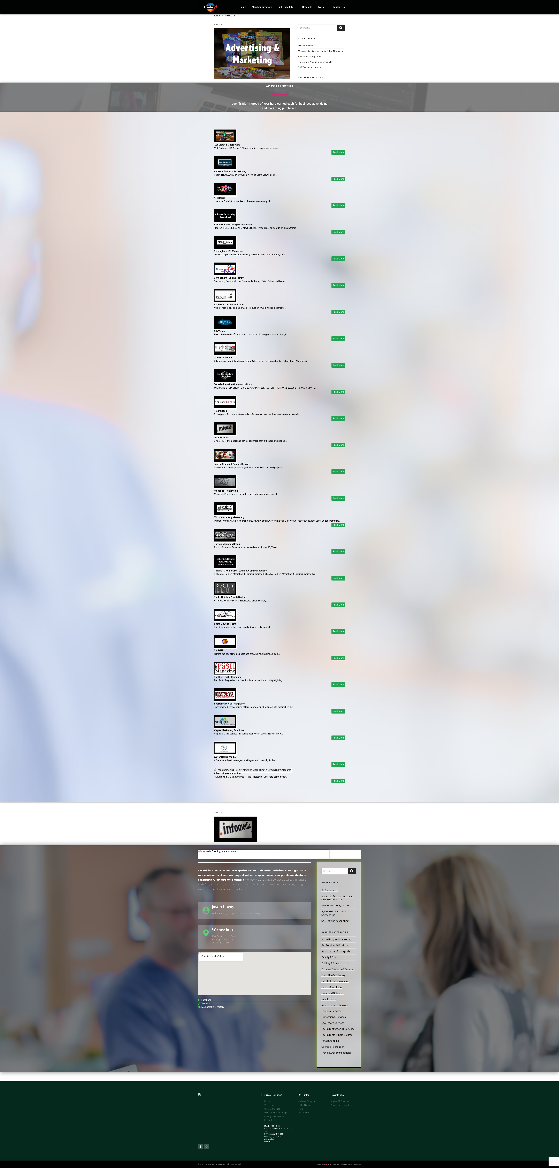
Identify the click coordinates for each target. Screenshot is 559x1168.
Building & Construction (334, 963)
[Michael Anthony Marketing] (225, 514)
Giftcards (307, 7)
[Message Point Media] (225, 487)
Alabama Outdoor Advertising (230, 171)
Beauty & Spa (328, 957)
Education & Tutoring (333, 975)
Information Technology (334, 1005)
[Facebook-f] (200, 1146)
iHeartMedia (220, 411)
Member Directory (262, 7)
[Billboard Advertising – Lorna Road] (225, 221)
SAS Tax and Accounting (335, 921)
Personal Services (331, 1011)
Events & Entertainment (335, 981)
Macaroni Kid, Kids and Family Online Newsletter (321, 51)
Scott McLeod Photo (225, 623)
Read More (338, 152)
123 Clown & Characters (227, 144)
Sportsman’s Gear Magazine (229, 703)
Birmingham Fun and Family (229, 278)
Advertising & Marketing (227, 773)
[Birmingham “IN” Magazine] (225, 248)
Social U (218, 650)
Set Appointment (271, 1139)
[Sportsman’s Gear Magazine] (225, 700)
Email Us (267, 1142)
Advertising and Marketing (336, 939)
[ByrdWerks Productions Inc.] (225, 301)
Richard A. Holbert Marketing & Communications (240, 570)
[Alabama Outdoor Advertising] (225, 168)
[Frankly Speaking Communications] (225, 381)
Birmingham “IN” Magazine (228, 251)
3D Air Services (329, 890)
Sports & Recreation (332, 1046)
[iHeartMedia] (225, 407)
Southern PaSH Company (227, 677)
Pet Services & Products (335, 945)
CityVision (219, 331)
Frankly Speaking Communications (233, 384)
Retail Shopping (330, 1040)
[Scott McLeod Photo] (225, 620)
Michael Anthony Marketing (229, 517)
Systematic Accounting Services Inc (315, 62)
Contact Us (338, 7)
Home (242, 7)
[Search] (352, 871)
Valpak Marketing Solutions (229, 730)
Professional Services (333, 1017)
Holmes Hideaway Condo (335, 905)
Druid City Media (223, 357)
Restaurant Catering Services (337, 1029)
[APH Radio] (225, 194)
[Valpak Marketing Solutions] (225, 727)
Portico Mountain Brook (227, 544)
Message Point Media (226, 490)
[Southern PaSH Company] (225, 673)
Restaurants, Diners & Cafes (336, 1035)
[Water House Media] (225, 753)
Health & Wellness (331, 987)
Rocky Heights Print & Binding (230, 597)
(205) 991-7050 (275, 1137)
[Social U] (225, 647)
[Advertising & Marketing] (252, 770)
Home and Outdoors (332, 993)
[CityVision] (225, 327)
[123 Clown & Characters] (225, 141)
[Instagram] (206, 1146)
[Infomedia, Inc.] (225, 434)
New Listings (328, 999)
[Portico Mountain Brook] (225, 540)
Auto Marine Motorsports (335, 951)
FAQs (321, 7)
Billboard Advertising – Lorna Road (233, 224)
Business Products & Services (337, 969)
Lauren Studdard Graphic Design (231, 464)
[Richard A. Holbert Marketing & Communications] (225, 567)
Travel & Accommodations (336, 1052)
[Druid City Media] (225, 354)
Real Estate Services (332, 1023)
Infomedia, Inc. (222, 437)
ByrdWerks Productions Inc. (229, 304)
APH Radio (219, 198)
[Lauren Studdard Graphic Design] (225, 460)
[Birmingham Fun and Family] (225, 274)
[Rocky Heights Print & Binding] (225, 593)
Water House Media (225, 757)
